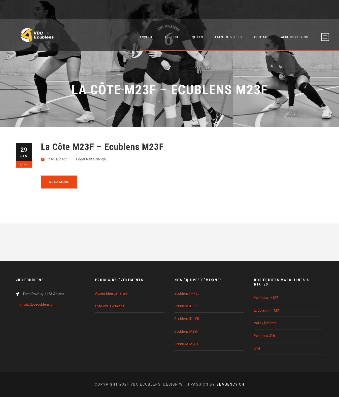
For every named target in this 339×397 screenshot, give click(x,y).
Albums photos (294, 37)
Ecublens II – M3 (266, 310)
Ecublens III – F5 (186, 319)
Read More (59, 182)
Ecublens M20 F (186, 344)
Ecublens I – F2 (186, 293)
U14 (257, 348)
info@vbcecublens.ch (37, 304)
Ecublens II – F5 (186, 306)
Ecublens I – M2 (266, 298)
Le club (171, 37)
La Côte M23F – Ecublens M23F (102, 147)
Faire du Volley (228, 37)
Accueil (146, 37)
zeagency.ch (230, 384)
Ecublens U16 (264, 336)
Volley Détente (265, 323)
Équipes (196, 37)
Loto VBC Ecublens (109, 306)
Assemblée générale (111, 293)
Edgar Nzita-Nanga (91, 159)
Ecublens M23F (186, 331)
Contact (261, 37)
